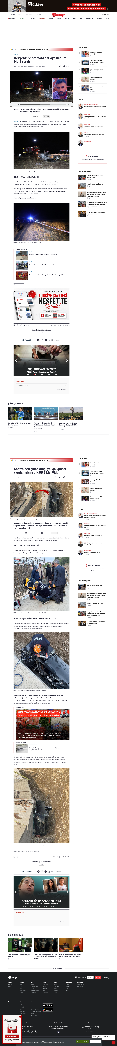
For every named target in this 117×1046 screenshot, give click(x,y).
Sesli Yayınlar (80, 986)
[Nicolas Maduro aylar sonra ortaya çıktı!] (82, 196)
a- (44, 116)
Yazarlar (10, 1001)
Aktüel (55, 992)
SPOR (81, 18)
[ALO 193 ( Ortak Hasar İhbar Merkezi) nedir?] (82, 180)
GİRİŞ (104, 14)
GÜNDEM (51, 18)
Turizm (21, 998)
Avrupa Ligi (33, 992)
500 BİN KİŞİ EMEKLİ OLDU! (95, 184)
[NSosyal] (49, 340)
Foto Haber (22, 1011)
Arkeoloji (68, 986)
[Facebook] (17, 325)
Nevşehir (17, 121)
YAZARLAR (33, 18)
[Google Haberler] (56, 340)
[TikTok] (32, 1031)
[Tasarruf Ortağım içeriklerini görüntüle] (23, 18)
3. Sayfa (16, 54)
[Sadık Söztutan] (81, 143)
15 (48, 374)
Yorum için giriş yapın (62, 389)
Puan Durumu (34, 986)
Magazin (22, 1004)
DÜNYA (74, 18)
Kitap (67, 988)
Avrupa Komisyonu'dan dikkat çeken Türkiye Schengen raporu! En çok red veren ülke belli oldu (97, 204)
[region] (59, 1042)
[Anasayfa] (12, 977)
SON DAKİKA (12, 18)
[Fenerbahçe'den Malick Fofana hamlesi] (86, 71)
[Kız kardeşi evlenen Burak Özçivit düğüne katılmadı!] (82, 216)
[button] (66, 360)
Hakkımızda (34, 1004)
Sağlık (55, 984)
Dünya (44, 982)
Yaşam (55, 982)
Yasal (32, 1013)
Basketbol (33, 994)
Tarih (67, 990)
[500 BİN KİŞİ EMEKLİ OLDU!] (82, 188)
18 (53, 374)
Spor (32, 982)
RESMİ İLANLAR (89, 18)
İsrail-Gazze (45, 992)
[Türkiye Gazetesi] (58, 16)
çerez (43, 1041)
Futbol (32, 984)
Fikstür (32, 988)
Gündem (10, 982)
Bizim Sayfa (80, 982)
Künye (32, 1007)
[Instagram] (28, 1031)
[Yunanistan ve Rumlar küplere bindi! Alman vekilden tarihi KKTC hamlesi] (86, 79)
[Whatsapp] (56, 66)
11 (41, 374)
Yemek (55, 988)
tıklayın (92, 161)
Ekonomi (22, 982)
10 (39, 374)
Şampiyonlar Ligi (35, 990)
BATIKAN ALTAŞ (20, 285)
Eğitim (9, 986)
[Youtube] (25, 1031)
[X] (38, 340)
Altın (21, 986)
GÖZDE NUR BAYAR (21, 851)
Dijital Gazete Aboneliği (36, 14)
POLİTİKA (59, 18)
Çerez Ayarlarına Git (95, 1041)
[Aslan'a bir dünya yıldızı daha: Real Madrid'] (86, 481)
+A (48, 116)
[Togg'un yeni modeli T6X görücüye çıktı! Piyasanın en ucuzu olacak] (86, 62)
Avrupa (44, 986)
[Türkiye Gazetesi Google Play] (48, 1010)
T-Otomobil (22, 996)
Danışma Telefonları (36, 1011)
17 (51, 374)
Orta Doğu (45, 984)
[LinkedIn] (45, 340)
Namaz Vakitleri (80, 984)
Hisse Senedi (23, 990)
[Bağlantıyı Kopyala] (60, 66)
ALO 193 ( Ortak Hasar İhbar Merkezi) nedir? (95, 176)
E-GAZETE (90, 977)
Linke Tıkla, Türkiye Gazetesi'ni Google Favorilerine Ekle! (31, 49)
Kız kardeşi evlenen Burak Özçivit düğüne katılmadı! (96, 213)
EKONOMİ (67, 18)
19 (55, 374)
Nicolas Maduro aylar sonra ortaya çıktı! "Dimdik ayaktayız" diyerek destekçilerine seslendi (96, 194)
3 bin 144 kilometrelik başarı (92, 143)
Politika (10, 984)
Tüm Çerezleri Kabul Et (82, 1041)
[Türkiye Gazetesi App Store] (48, 1005)
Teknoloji (22, 1005)
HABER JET (99, 18)
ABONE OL (98, 977)
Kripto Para (22, 992)
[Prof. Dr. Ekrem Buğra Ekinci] (81, 106)
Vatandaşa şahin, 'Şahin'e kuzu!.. (93, 126)
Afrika (44, 990)
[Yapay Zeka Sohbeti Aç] (113, 1042)
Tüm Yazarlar (11, 1005)
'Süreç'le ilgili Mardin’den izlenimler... (94, 134)
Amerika (45, 988)
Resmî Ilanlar (23, 1007)
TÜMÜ (59, 374)
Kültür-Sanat (69, 982)
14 (46, 374)
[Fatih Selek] (81, 126)
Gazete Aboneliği (24, 14)
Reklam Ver (34, 1015)
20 (56, 374)
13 (44, 374)
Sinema (67, 984)
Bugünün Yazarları (12, 1004)
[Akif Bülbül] (81, 134)
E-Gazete (15, 14)
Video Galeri (22, 1013)
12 (42, 374)
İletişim (33, 1005)
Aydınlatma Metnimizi (50, 1042)
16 (49, 374)
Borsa (21, 984)
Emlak (21, 994)
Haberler (22, 1009)
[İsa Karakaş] (81, 116)
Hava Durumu (57, 986)
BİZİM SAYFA (42, 18)
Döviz (21, 988)
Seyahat (56, 990)
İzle (108, 18)
